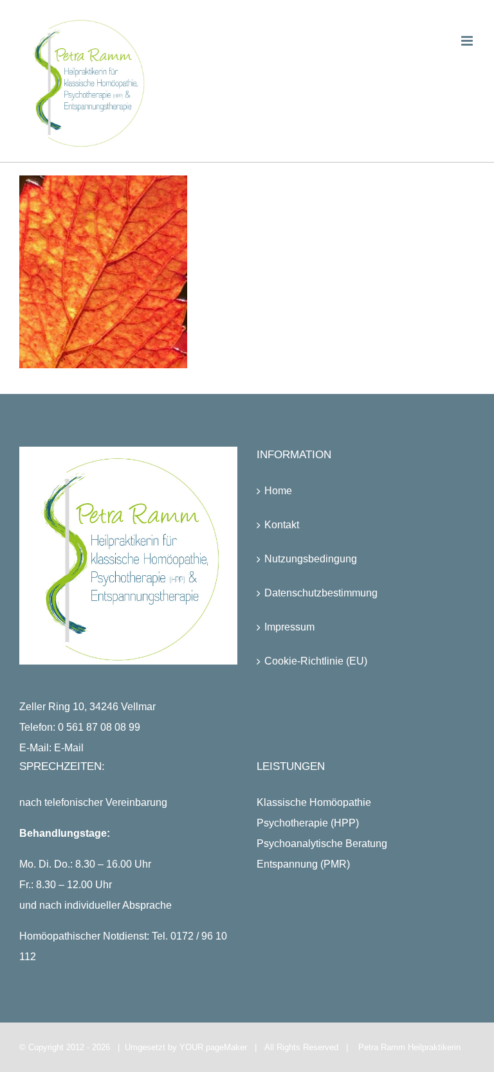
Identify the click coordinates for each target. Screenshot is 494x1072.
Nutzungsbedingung (310, 558)
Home (278, 490)
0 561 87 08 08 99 (99, 727)
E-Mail (69, 747)
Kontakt (281, 524)
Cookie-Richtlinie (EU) (315, 661)
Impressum (289, 626)
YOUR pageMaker (213, 1047)
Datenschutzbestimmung (321, 592)
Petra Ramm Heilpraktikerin (409, 1047)
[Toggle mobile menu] (468, 41)
